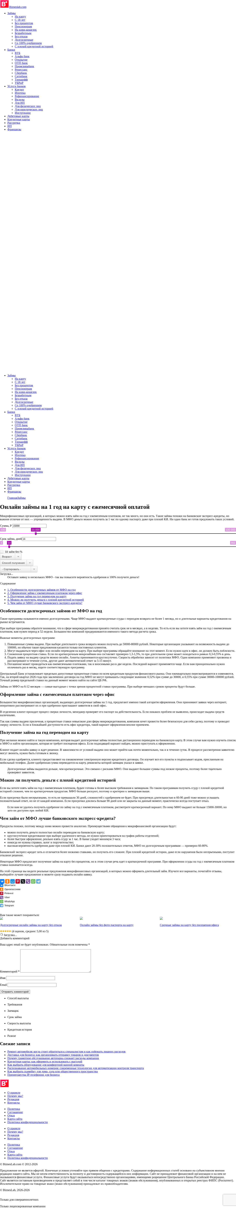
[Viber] (28, 881)
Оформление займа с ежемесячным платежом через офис (44, 593)
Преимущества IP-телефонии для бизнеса (33, 1074)
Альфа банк (22, 56)
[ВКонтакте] (2, 881)
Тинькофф (21, 79)
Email (3, 984)
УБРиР (19, 82)
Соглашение (15, 1112)
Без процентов (24, 23)
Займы (11, 13)
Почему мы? (15, 1096)
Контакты (13, 1102)
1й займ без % (13, 551)
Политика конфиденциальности (27, 1122)
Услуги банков (16, 86)
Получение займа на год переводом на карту (37, 596)
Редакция (13, 1099)
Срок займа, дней (11, 538)
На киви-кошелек (26, 29)
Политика (13, 1108)
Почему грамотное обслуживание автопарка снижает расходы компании (53, 1058)
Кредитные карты (18, 119)
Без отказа (21, 36)
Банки (11, 49)
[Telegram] (38, 881)
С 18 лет (20, 19)
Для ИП (20, 102)
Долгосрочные (24, 39)
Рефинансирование (27, 96)
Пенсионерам (23, 26)
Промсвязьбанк (24, 66)
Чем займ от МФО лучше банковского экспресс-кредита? (44, 603)
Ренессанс (21, 69)
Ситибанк (21, 76)
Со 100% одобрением (28, 43)
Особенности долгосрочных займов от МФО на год (41, 589)
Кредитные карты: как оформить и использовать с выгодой (44, 1061)
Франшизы (14, 129)
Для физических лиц (28, 106)
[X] (23, 881)
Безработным (23, 33)
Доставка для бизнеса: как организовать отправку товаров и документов (53, 1054)
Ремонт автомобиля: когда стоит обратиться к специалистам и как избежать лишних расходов (66, 1051)
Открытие (21, 59)
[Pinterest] (17, 881)
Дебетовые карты (18, 116)
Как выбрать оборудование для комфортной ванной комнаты (45, 1064)
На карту (20, 16)
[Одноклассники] (7, 881)
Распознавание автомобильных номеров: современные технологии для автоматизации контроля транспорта (75, 1068)
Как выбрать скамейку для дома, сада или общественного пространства (52, 1071)
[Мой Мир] (12, 881)
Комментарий (10, 971)
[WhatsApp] (33, 881)
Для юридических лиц (29, 109)
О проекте (13, 1092)
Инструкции (23, 112)
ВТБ (17, 53)
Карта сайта (14, 1118)
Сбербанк (21, 73)
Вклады (20, 99)
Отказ (11, 1115)
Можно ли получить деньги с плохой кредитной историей (45, 599)
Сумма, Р (6, 525)
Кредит (19, 89)
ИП (9, 126)
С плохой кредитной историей (34, 46)
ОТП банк (21, 63)
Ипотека (20, 92)
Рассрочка (13, 122)
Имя (2, 977)
